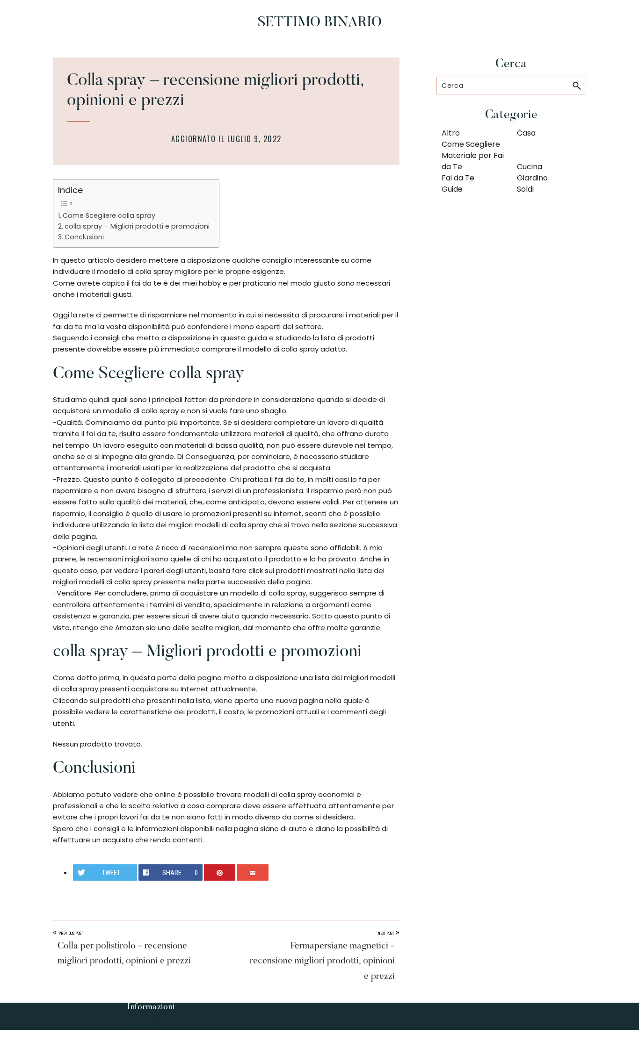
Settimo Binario (320, 23)
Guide (452, 189)
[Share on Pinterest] (220, 872)
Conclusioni (84, 237)
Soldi (525, 189)
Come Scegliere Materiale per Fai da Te (473, 155)
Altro (451, 133)
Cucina (529, 166)
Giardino (532, 177)
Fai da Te (458, 177)
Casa (526, 133)
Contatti (151, 1023)
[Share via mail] (253, 872)
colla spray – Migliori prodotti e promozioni (137, 226)
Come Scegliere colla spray (109, 215)
